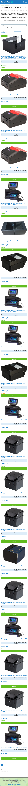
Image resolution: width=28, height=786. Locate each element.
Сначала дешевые (10, 31)
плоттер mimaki (4, 771)
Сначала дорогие (17, 31)
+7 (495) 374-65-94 (23, 2)
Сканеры (7, 5)
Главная (2, 5)
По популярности (4, 32)
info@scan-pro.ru (21, 2)
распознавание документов (16, 769)
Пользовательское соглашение (14, 784)
